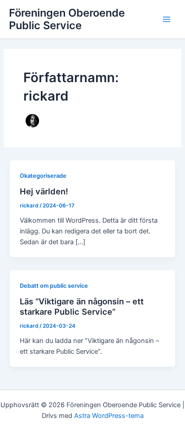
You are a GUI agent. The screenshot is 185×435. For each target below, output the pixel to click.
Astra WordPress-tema (109, 416)
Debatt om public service (54, 285)
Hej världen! (44, 191)
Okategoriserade (43, 175)
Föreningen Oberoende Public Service (67, 19)
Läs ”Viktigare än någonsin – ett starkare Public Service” (82, 306)
